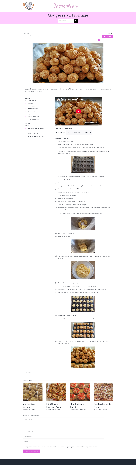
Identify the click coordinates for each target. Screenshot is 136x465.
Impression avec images (107, 40)
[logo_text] (66, 3)
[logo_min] (28, 2)
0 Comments (32, 409)
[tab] (60, 132)
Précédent (27, 33)
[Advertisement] (38, 150)
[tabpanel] (83, 136)
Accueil (24, 36)
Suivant (110, 33)
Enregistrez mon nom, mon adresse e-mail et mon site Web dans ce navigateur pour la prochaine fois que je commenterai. (60, 447)
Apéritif (29, 372)
